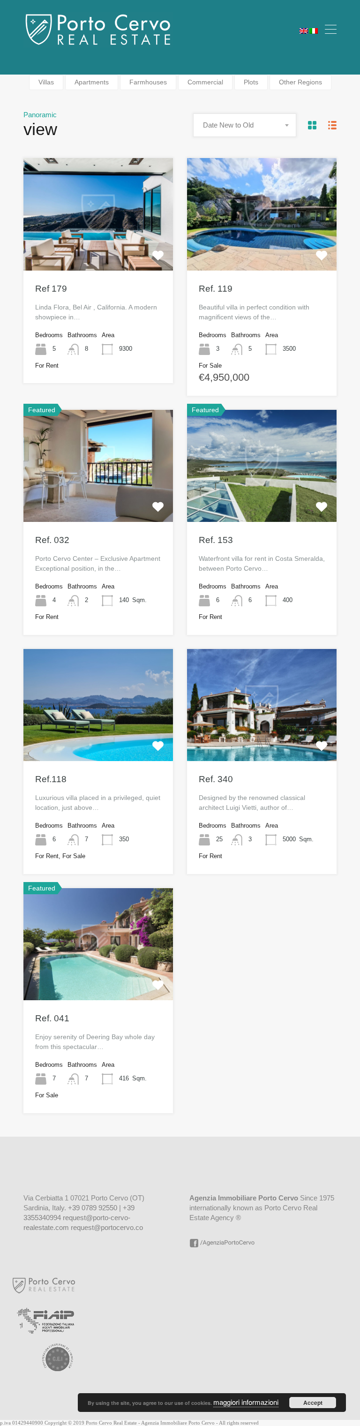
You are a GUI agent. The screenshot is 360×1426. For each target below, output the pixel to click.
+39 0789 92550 (92, 1208)
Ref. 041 (52, 1018)
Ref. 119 (215, 289)
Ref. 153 (216, 540)
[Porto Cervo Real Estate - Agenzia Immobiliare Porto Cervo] (98, 43)
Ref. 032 (52, 540)
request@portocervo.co (107, 1227)
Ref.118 (51, 779)
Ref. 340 (216, 779)
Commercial (205, 82)
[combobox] (244, 125)
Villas (46, 82)
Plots (251, 82)
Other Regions (300, 82)
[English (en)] (304, 29)
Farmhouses (148, 82)
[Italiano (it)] (313, 29)
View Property (98, 247)
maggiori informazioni (245, 1402)
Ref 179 (51, 289)
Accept (312, 1402)
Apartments (92, 82)
